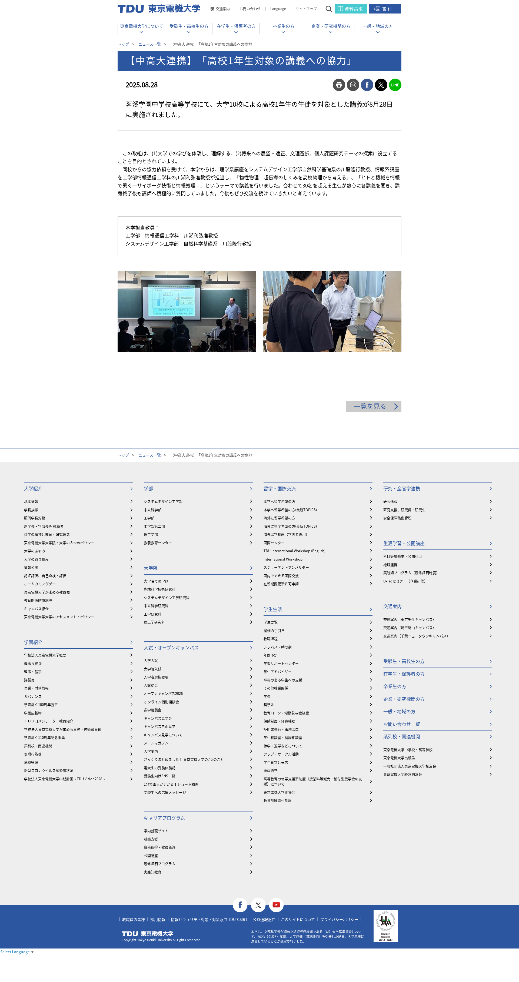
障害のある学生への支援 (283, 679)
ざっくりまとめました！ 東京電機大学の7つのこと (184, 759)
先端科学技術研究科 (159, 589)
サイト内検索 (333, 9)
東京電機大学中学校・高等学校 (407, 749)
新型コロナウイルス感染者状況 (48, 770)
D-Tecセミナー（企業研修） (405, 581)
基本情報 (31, 501)
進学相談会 (152, 709)
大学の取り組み (36, 559)
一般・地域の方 (378, 26)
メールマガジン (156, 742)
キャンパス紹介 (36, 608)
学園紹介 (33, 642)
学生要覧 (271, 622)
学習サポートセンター (281, 663)
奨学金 (269, 704)
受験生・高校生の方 (188, 26)
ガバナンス (33, 696)
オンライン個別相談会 (161, 701)
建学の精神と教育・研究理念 (47, 534)
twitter (381, 85)
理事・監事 (33, 671)
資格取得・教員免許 (159, 847)
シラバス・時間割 (278, 646)
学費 (267, 696)
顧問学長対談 (34, 517)
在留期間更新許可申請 (281, 583)
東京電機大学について (141, 26)
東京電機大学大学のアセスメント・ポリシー (59, 616)
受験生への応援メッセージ (165, 792)
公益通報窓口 (264, 919)
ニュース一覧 (149, 44)
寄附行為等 (33, 753)
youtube (276, 905)
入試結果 (151, 685)
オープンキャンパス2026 (163, 693)
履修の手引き (274, 630)
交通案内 (223, 8)
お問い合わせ (250, 8)
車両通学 (271, 770)
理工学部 (151, 534)
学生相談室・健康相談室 (283, 737)
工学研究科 (152, 613)
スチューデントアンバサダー (286, 567)
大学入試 (151, 660)
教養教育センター (158, 542)
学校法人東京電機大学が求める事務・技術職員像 (62, 729)
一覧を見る (370, 406)
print (339, 85)
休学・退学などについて (283, 745)
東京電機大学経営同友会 (402, 774)
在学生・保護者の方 (236, 26)
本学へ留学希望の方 (279, 501)
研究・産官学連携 (401, 488)
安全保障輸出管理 (397, 517)
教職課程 (271, 638)
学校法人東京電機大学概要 (45, 655)
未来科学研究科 (156, 605)
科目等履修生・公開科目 (402, 556)
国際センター (274, 542)
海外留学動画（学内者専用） (286, 534)
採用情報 (157, 919)
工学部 (149, 517)
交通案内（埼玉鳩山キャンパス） (409, 627)
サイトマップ (306, 8)
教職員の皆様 (133, 919)
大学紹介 (33, 488)
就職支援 (151, 839)
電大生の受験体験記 (159, 767)
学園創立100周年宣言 (41, 704)
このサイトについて (298, 919)
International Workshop (283, 559)
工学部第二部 (154, 526)
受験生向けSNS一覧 (159, 775)
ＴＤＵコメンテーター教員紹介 (48, 720)
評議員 (29, 679)
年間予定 (271, 655)
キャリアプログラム (164, 817)
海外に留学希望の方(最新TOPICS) (290, 526)
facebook (367, 85)
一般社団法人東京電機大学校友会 (409, 766)
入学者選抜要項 (156, 676)
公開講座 (151, 855)
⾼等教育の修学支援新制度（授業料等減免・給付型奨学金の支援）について (313, 781)
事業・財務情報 (36, 688)
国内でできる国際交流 (281, 575)
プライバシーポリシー (339, 919)
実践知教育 (152, 871)
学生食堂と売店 (276, 762)
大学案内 (151, 751)
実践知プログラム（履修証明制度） (411, 572)
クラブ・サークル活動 (281, 753)
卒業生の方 (283, 26)
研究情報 (390, 501)
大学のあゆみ (34, 550)
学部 (148, 488)
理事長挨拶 (33, 663)
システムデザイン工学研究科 (166, 597)
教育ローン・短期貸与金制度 (286, 712)
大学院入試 (152, 668)
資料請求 (354, 8)
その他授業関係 (276, 688)
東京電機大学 (148, 933)
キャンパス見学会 (158, 718)
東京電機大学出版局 (399, 757)
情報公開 (31, 567)
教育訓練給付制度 (278, 800)
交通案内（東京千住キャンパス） (409, 619)
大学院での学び (156, 581)
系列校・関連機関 (38, 745)
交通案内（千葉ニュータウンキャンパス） (416, 635)
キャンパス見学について (163, 734)
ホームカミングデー (40, 583)
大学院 (151, 567)
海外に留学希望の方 (279, 517)
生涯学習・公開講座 (404, 543)
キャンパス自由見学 (159, 726)
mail (353, 85)
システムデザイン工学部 (163, 501)
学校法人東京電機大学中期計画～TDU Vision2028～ (65, 778)
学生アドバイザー (278, 671)
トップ (123, 44)
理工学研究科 (154, 622)
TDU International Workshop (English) (294, 550)
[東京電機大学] (159, 8)
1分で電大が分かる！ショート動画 (171, 784)
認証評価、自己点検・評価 (45, 575)
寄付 (387, 8)
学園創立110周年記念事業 (44, 737)
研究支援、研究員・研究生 (404, 509)
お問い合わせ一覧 (401, 723)
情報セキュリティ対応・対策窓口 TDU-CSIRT (209, 919)
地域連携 (390, 564)
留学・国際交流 (280, 488)
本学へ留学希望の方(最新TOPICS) (290, 509)
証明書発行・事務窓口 (281, 729)
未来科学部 (152, 509)
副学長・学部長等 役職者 (44, 526)
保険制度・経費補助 (279, 720)
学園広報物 (33, 712)
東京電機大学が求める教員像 (47, 592)
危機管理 (31, 762)
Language (278, 8)
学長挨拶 (31, 509)
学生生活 (273, 609)
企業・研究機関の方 (330, 26)
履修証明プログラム (159, 863)
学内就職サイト (156, 830)
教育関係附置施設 (38, 600)
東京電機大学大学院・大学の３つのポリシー (59, 542)
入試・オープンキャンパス (171, 647)
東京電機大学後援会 (279, 792)
